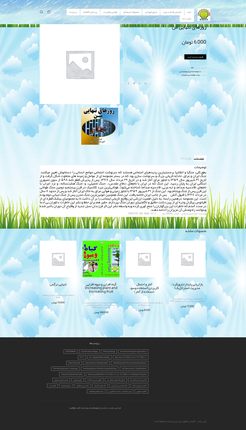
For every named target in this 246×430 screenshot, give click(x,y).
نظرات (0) (185, 158)
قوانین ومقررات (110, 12)
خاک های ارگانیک (100, 385)
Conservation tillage (89, 351)
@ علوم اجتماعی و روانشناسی (195, 33)
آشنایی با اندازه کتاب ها (138, 380)
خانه (189, 12)
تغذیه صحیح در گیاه (139, 385)
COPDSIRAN (70, 351)
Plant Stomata (74, 363)
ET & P (82, 357)
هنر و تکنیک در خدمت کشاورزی (119, 391)
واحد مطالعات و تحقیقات (190, 75)
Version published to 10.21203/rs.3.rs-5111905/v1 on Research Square (117, 374)
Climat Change (109, 351)
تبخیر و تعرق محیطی (61, 380)
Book (58, 297)
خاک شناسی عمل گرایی (119, 385)
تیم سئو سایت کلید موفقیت (81, 408)
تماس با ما (187, 18)
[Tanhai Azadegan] (100, 126)
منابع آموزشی (151, 12)
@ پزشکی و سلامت (110, 305)
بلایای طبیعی (77, 380)
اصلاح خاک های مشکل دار (116, 380)
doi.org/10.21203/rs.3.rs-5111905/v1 (130, 357)
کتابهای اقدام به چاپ (172, 12)
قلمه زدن (52, 385)
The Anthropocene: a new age (65, 368)
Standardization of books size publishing (100, 368)
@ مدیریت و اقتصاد (48, 295)
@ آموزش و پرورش (91, 302)
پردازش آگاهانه (90, 12)
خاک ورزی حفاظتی (82, 385)
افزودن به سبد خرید (195, 57)
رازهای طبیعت (66, 385)
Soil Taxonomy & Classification (134, 368)
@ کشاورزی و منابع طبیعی (95, 305)
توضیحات (199, 158)
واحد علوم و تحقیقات (96, 391)
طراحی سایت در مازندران (110, 408)
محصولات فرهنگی (131, 12)
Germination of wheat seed (96, 363)
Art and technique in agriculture (133, 351)
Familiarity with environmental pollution (129, 363)
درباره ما (73, 12)
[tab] (200, 158)
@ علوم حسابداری (177, 299)
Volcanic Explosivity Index (72, 374)
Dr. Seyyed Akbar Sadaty (99, 357)
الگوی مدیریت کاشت (94, 380)
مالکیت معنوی (141, 391)
